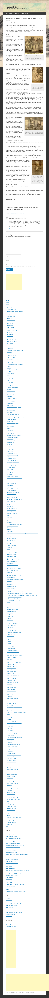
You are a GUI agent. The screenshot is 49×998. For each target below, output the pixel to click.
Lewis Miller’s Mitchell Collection (12, 852)
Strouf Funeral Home (11, 753)
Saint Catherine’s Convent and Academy (14, 723)
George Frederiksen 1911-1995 (12, 488)
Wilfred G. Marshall (10, 795)
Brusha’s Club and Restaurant (12, 387)
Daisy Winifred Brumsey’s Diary (13, 423)
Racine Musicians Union (11, 687)
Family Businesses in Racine (11, 836)
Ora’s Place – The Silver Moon (12, 609)
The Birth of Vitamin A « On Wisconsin (17, 213)
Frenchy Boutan (10, 485)
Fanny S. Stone (10, 469)
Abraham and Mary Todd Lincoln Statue (14, 345)
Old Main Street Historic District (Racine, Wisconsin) (15, 856)
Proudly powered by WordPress (11, 992)
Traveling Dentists (10, 771)
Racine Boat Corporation (11, 657)
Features (10, 13)
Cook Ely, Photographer (11, 419)
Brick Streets (9, 384)
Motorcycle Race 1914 (11, 582)
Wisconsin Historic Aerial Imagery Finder (13, 888)
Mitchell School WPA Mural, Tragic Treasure (15, 575)
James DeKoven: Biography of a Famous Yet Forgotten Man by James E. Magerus (22, 533)
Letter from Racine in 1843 (12, 552)
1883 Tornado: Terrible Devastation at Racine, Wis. (17, 591)
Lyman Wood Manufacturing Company (14, 558)
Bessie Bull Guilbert (10, 373)
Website (7, 260)
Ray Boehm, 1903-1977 (11, 703)
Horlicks (8, 515)
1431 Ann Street (10, 318)
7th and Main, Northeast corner (12, 341)
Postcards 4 (9, 645)
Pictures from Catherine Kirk (12, 629)
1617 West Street (10, 325)
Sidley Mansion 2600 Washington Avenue (14, 737)
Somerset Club (9, 742)
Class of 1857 (9, 412)
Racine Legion (9, 684)
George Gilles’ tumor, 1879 (12, 490)
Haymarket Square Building (12, 513)
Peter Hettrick (9, 621)
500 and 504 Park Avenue (12, 339)
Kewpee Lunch (9, 547)
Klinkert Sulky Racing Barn (11, 850)
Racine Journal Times (10, 909)
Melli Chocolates (10, 563)
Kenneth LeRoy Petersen (11, 545)
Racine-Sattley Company (11, 701)
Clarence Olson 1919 (11, 410)
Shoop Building (10, 730)
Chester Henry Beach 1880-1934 (13, 400)
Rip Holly (8, 714)
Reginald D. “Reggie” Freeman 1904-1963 (14, 707)
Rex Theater (9, 710)
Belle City (9, 368)
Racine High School (10, 673)
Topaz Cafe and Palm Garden (12, 769)
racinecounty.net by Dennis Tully (12, 875)
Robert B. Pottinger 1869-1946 (12, 716)
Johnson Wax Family (11, 542)
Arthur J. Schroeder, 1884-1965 (12, 359)
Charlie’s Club (9, 396)
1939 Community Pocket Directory (13, 330)
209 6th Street (9, 332)
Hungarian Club (10, 527)
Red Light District (10, 705)
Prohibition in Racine (11, 646)
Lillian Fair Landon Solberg (12, 554)
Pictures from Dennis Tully (12, 630)
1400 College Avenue (11, 313)
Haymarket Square (10, 511)
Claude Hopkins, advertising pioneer (13, 414)
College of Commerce (11, 416)
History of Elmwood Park (10, 841)
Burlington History (9, 923)
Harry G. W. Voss (10, 506)
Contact (26, 13)
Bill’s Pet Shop (9, 376)
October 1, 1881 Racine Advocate (14, 598)
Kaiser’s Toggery (10, 543)
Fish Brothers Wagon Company (12, 476)
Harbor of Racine (10, 503)
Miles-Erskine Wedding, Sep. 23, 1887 (14, 568)
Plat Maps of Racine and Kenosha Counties (14, 901)
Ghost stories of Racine (11, 494)
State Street (9, 748)
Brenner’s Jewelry (10, 382)
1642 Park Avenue (10, 327)
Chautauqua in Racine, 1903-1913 (13, 398)
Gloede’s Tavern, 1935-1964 (12, 497)
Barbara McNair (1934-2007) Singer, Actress (15, 364)
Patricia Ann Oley (10, 616)
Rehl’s (8, 708)
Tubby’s (8, 772)
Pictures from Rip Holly (11, 634)
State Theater (9, 749)
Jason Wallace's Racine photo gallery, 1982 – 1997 (15, 845)
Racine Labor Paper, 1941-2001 (13, 682)
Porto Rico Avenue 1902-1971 (12, 637)
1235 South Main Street (11, 309)
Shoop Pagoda (9, 732)
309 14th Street (10, 334)
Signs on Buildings (10, 739)
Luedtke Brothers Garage (11, 556)
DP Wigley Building (10, 442)
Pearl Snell (9, 618)
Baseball (8, 366)
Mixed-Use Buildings (11, 577)
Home (7, 13)
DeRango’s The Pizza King (12, 433)
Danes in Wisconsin (10, 426)
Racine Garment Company (12, 671)
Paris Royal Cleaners (11, 614)
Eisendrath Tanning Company (12, 455)
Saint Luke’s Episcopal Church (12, 724)
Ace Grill (8, 346)
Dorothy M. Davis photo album (12, 437)
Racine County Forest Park (12, 666)
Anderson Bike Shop (11, 353)
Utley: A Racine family (11, 776)
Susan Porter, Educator (11, 758)
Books (8, 380)
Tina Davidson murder (11, 763)
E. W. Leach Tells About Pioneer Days (15, 597)
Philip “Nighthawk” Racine (11, 625)
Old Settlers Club (10, 605)
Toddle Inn (9, 767)
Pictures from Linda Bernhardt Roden (14, 632)
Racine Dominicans (9, 907)
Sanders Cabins (10, 726)
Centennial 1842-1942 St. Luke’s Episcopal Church (16, 392)
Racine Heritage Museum (10, 868)
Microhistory (9, 566)
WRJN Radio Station (11, 810)
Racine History (12, 7)
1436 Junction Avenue (11, 320)
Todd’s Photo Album (10, 765)
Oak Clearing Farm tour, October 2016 (14, 604)
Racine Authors (10, 653)
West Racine (9, 790)
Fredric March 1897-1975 (11, 483)
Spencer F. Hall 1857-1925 (12, 746)
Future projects (16, 13)
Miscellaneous (9, 572)
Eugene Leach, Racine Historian (13, 462)
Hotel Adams (9, 517)
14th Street (9, 321)
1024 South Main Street (11, 305)
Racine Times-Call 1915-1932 (12, 698)
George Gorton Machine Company (13, 492)
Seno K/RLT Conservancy (10, 914)
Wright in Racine (9, 889)
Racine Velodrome (10, 700)
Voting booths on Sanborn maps (13, 781)
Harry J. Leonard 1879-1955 (12, 508)
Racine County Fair (10, 664)
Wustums (8, 811)
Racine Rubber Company (11, 692)
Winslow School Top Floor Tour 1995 (13, 804)
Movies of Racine (10, 584)
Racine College (10, 659)
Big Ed (8, 375)
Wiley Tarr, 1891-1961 (11, 794)
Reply (10, 228)
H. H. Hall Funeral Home (11, 501)
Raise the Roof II (9, 879)
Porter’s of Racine (10, 636)
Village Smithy (9, 779)
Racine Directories (9, 866)
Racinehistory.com (9, 877)
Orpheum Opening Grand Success (14, 600)
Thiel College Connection (11, 762)
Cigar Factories (10, 405)
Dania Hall (9, 428)
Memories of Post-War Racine (12, 565)
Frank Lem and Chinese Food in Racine (14, 478)
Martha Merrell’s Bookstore (12, 561)
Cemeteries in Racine (11, 391)
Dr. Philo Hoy (9, 819)
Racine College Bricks (11, 661)
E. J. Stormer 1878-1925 (11, 448)
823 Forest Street (10, 343)
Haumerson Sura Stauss (11, 510)
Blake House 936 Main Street (12, 378)
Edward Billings (10, 451)
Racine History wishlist (11, 677)
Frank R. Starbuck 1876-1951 (12, 479)
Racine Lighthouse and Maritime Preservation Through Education (18, 870)
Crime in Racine (10, 421)
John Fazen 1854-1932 (11, 540)
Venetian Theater (10, 778)
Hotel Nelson (9, 520)
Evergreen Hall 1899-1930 (11, 465)
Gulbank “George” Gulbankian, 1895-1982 (14, 499)
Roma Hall (9, 719)
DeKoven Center (9, 900)
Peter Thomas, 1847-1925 (12, 623)
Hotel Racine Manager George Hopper (15, 524)
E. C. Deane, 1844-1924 (11, 446)
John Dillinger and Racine (11, 538)
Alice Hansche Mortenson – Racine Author (15, 350)
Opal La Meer (9, 607)
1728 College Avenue (11, 329)
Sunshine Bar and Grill (11, 756)
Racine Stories (9, 696)
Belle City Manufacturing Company (13, 369)
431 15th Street (10, 336)
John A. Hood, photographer (12, 536)
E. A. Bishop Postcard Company (13, 820)
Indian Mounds (9, 529)
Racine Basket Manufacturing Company (14, 655)
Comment (8, 239)
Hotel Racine (9, 522)
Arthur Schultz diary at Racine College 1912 (15, 361)
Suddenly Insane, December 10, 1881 (14, 755)
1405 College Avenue (11, 316)
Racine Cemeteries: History (11, 861)
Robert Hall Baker (10, 717)
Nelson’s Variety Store (11, 588)
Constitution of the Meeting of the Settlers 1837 (15, 417)
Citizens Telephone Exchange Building (14, 407)
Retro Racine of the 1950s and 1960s (12, 880)
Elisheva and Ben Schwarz (12, 456)
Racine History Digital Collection (13, 675)
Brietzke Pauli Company (11, 385)
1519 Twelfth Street (10, 323)
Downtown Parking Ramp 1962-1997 (13, 440)
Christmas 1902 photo (11, 401)
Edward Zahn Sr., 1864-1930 (12, 453)
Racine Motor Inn (10, 685)
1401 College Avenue (11, 314)
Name (7, 252)
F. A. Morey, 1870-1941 (11, 467)
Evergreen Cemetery (11, 463)
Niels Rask (9, 602)
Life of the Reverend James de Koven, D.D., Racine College (17, 854)
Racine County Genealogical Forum (12, 864)
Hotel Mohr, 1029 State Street (12, 519)
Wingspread (9, 803)
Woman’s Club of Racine (11, 806)
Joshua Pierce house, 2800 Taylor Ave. (13, 847)
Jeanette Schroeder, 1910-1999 (12, 534)
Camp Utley (9, 389)
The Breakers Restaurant (11, 760)
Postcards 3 (9, 643)
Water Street (9, 785)
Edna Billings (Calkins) (11, 449)
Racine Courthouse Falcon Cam (11, 905)
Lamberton (9, 550)
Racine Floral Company (11, 668)
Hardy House (9, 504)
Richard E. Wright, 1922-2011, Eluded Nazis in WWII (16, 712)
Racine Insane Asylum (11, 680)
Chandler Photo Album (11, 394)
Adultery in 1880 (10, 348)
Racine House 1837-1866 (11, 678)
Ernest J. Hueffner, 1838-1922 (12, 460)
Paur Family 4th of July (11, 822)
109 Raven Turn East (11, 307)
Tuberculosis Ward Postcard (12, 774)
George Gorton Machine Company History (13, 838)
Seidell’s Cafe (9, 728)
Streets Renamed (10, 751)
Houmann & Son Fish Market (12, 526)
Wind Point (9, 801)
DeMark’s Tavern (10, 432)
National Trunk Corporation (12, 586)
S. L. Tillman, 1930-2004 (11, 721)
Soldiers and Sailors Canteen (12, 740)
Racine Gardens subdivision (12, 669)
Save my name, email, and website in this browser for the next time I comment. (20, 266)
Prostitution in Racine (11, 648)
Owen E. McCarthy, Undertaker (12, 611)
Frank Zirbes (9, 481)
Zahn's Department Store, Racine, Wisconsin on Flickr (16, 891)
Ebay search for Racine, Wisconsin (12, 834)
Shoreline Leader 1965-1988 (12, 733)
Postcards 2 (9, 641)
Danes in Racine (10, 424)
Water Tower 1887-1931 (11, 787)
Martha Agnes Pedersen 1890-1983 (13, 559)
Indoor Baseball (10, 531)
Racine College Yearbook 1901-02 (12, 863)
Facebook (22, 13)
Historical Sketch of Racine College (12, 840)
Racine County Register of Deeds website (13, 903)
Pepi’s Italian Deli (10, 620)
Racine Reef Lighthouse (11, 691)
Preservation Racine (9, 857)
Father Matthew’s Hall (11, 471)
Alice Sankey (9, 352)
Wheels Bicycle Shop (11, 792)
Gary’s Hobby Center (11, 487)
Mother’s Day (9, 581)
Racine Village (9, 824)
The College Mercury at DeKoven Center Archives (15, 884)
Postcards (9, 639)
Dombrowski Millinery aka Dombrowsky (14, 435)
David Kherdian (10, 430)
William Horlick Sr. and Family (12, 797)
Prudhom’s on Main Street (12, 650)
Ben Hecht (9, 371)
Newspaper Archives (11, 590)
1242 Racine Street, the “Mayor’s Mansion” (15, 311)
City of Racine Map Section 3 (12, 408)
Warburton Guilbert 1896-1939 (12, 783)
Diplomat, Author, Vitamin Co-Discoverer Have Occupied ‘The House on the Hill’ (23, 595)
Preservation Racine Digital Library (12, 859)
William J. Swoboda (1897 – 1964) (13, 799)
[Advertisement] (14, 282)
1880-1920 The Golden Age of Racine (14, 817)
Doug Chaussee (10, 439)
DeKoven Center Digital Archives (12, 832)
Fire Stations (9, 474)
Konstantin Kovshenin (30, 992)
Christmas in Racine (10, 403)
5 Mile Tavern (9, 337)
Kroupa (8, 549)
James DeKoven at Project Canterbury (13, 843)
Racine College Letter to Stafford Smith (14, 662)
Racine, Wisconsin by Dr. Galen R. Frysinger (14, 873)
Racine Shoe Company (11, 694)
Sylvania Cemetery (9, 882)
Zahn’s (8, 813)
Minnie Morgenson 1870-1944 (12, 570)
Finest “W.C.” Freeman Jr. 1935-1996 (13, 472)
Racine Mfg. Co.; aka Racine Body (12, 872)
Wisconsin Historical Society (11, 926)
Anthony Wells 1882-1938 (11, 355)
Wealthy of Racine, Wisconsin (12, 788)
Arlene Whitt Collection (11, 357)
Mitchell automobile (10, 574)
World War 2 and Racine (11, 808)
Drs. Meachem (9, 444)
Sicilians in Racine (10, 735)
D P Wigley (8, 898)
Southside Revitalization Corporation (13, 744)
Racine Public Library (11, 689)
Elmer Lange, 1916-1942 (11, 458)
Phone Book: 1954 (10, 627)
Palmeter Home (10, 613)
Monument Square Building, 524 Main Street (15, 579)
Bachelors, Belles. (10, 362)
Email (7, 256)
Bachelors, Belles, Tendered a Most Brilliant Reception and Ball (20, 593)
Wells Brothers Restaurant (10, 886)
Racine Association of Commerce (13, 652)
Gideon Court (9, 495)
